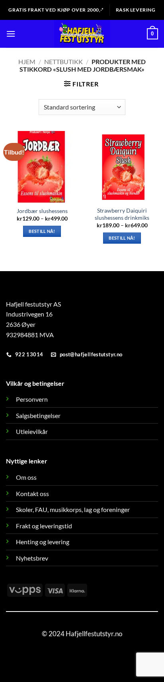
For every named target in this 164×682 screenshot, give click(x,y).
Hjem (26, 61)
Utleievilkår (32, 431)
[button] (11, 33)
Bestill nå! (42, 231)
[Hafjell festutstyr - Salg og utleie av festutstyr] (82, 34)
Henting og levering (42, 541)
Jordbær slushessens (42, 211)
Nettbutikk (63, 61)
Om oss (26, 477)
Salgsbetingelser (38, 415)
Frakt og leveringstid (44, 526)
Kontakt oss (32, 493)
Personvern (32, 399)
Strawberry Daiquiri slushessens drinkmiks (122, 214)
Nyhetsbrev (32, 558)
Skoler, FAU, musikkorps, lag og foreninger (73, 509)
